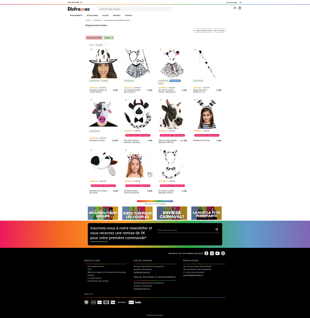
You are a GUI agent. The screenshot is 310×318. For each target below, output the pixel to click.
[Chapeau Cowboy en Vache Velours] (91, 50)
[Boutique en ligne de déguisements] (79, 9)
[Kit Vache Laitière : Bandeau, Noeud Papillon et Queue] (160, 151)
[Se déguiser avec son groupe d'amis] (103, 219)
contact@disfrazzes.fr (193, 275)
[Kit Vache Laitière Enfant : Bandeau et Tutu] (160, 50)
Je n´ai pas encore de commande (197, 266)
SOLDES (105, 15)
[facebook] (206, 253)
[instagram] (211, 253)
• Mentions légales (95, 272)
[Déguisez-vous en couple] (137, 219)
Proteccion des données (115, 272)
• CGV (89, 269)
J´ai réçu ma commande (193, 272)
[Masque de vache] (91, 100)
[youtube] (217, 253)
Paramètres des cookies (98, 281)
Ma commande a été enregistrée (197, 269)
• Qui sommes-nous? (95, 266)
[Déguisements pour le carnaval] (172, 219)
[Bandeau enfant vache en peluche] (125, 151)
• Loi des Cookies (94, 278)
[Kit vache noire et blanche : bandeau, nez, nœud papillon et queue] (125, 100)
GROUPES (117, 15)
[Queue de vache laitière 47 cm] (194, 50)
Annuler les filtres (94, 38)
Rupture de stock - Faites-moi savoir (137, 135)
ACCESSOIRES (92, 15)
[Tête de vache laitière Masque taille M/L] (160, 100)
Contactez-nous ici (142, 272)
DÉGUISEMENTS (76, 15)
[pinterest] (223, 253)
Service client (232, 2)
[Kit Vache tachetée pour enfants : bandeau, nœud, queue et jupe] (125, 50)
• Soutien (91, 275)
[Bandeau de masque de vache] (91, 151)
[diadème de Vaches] (194, 100)
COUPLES (128, 15)
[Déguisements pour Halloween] (206, 219)
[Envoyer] (216, 229)
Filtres (220, 30)
